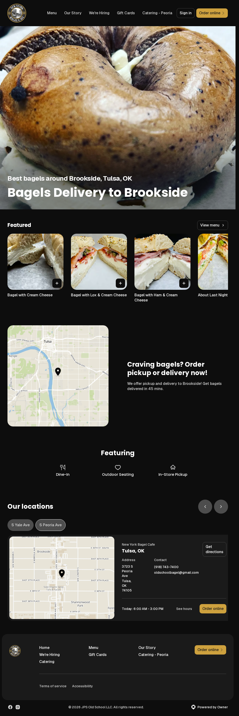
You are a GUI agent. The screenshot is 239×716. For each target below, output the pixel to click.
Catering (46, 661)
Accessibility (82, 686)
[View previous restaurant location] (205, 507)
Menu (52, 13)
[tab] (20, 525)
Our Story (72, 13)
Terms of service (53, 686)
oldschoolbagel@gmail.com (176, 572)
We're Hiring (99, 13)
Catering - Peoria (157, 13)
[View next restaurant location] (221, 507)
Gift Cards (126, 13)
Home (44, 647)
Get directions (214, 549)
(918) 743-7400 (166, 567)
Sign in (186, 13)
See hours (184, 609)
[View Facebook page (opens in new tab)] (10, 707)
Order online (213, 608)
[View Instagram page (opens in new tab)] (18, 707)
